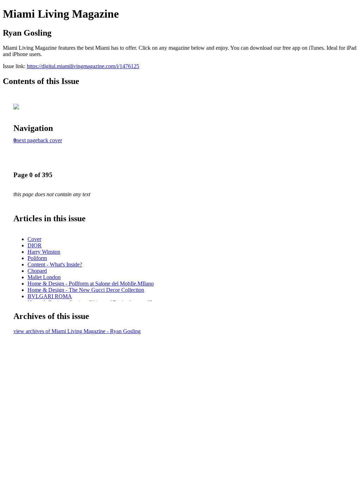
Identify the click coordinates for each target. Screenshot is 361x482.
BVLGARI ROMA (49, 296)
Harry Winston (43, 252)
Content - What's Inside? (54, 264)
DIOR (34, 245)
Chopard (37, 271)
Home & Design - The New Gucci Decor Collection (85, 290)
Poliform (37, 258)
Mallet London (44, 277)
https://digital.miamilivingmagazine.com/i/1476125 (83, 66)
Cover (34, 239)
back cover (50, 140)
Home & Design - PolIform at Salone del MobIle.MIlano (90, 284)
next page (27, 140)
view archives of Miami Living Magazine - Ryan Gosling (77, 331)
